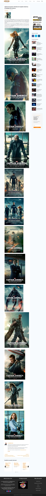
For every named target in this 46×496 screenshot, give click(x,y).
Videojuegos (38, 1)
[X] (5, 491)
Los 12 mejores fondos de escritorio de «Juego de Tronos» (39, 80)
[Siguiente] (28, 466)
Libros (34, 1)
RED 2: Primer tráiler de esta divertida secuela (16, 464)
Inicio (19, 1)
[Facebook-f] (33, 36)
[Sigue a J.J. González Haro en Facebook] (8, 451)
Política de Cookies (38, 490)
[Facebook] (7, 491)
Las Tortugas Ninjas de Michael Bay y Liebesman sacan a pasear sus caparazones (10, 455)
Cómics (30, 1)
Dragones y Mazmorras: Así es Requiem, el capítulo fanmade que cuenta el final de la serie (39, 49)
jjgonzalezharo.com (23, 449)
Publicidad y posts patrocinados (38, 483)
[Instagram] (39, 36)
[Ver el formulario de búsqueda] (41, 1)
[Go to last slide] (5, 466)
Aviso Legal (38, 486)
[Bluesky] (10, 491)
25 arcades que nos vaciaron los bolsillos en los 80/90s (39, 54)
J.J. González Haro (7, 9)
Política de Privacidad (38, 488)
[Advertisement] (37, 10)
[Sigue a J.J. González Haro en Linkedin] (9, 451)
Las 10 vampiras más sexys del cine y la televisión (39, 90)
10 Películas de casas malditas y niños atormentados (39, 104)
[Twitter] (36, 36)
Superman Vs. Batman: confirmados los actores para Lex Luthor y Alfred (23, 455)
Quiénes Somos (38, 481)
